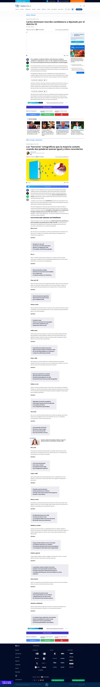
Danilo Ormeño (31, 27)
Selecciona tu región (21, 1)
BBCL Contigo (60, 9)
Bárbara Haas (33, 151)
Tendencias (44, 9)
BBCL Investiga (54, 9)
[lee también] (35, 442)
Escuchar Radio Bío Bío (77, 1)
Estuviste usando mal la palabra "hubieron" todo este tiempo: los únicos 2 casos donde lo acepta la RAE (53, 440)
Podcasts (17, 9)
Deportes (38, 9)
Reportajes (17, 672)
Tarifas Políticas (18, 679)
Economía (34, 9)
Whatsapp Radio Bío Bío (79, 680)
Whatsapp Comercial (58, 680)
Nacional (22, 9)
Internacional (27, 9)
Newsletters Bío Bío (52, 1)
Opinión (48, 9)
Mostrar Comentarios (47, 107)
